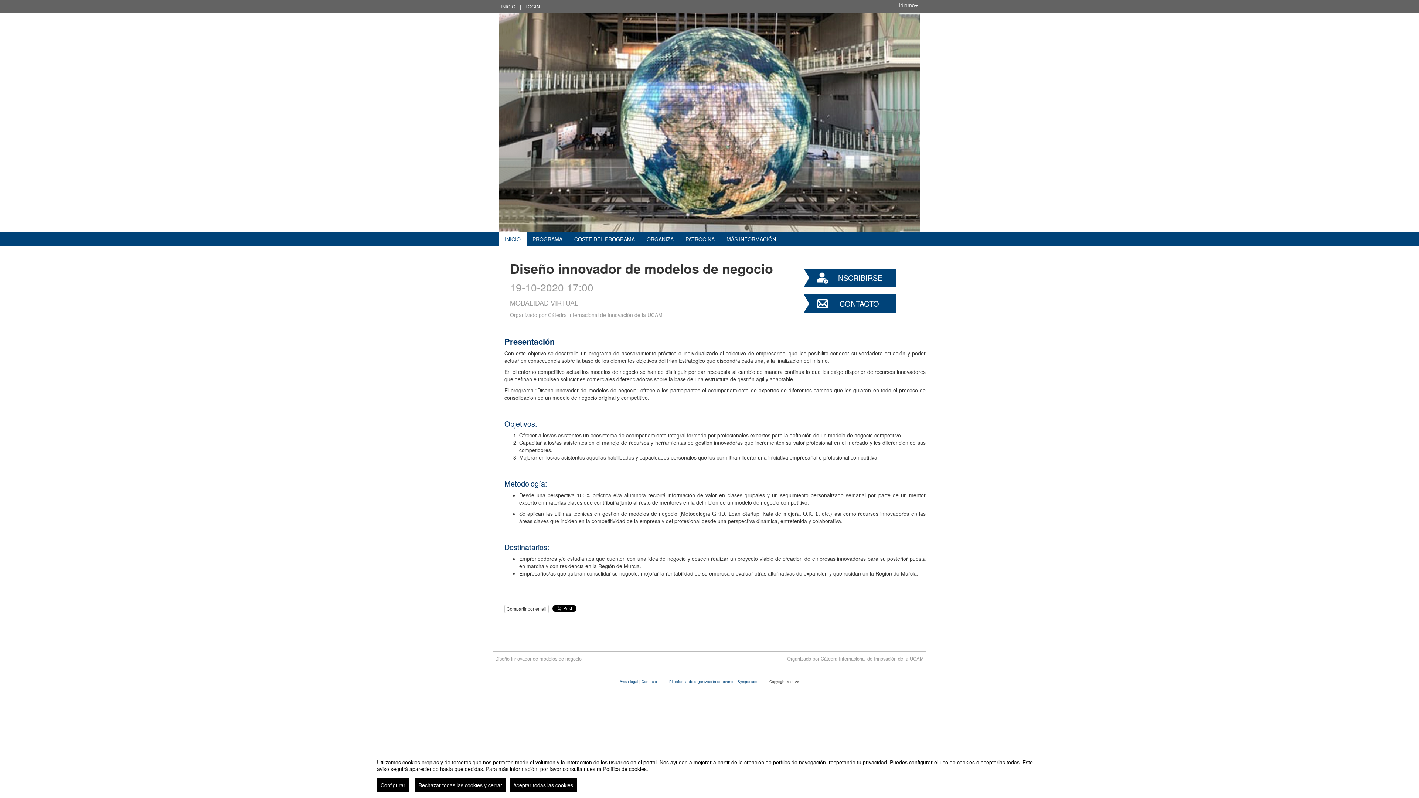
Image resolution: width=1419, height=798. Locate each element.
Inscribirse (859, 277)
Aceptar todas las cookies (543, 785)
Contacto (859, 303)
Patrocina (700, 239)
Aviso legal (629, 681)
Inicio (508, 6)
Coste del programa (604, 239)
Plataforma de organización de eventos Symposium (713, 681)
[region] (709, 773)
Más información (751, 239)
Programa (547, 239)
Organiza (660, 239)
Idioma (907, 5)
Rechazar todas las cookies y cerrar (460, 785)
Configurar (393, 785)
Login (532, 6)
